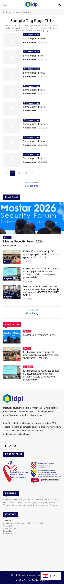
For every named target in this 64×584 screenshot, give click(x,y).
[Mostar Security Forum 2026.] (32, 218)
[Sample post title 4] (12, 108)
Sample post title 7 (34, 158)
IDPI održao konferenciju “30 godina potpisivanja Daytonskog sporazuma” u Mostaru (41, 254)
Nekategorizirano (31, 35)
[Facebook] (5, 446)
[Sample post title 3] (12, 91)
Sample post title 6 (34, 141)
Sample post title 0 (34, 38)
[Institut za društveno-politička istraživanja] (32, 4)
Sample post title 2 (34, 72)
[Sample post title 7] (12, 160)
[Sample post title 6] (12, 143)
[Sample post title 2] (12, 74)
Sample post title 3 (34, 89)
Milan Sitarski (10, 245)
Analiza (7, 237)
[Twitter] (10, 446)
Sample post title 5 (34, 124)
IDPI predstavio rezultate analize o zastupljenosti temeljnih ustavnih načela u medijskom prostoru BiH (41, 273)
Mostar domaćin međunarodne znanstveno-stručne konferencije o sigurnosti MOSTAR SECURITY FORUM (41, 291)
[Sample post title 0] (12, 40)
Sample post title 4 (34, 106)
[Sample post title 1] (12, 57)
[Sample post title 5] (12, 126)
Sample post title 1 (33, 55)
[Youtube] (14, 446)
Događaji (8, 278)
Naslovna (7, 12)
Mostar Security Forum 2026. (23, 241)
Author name (29, 42)
